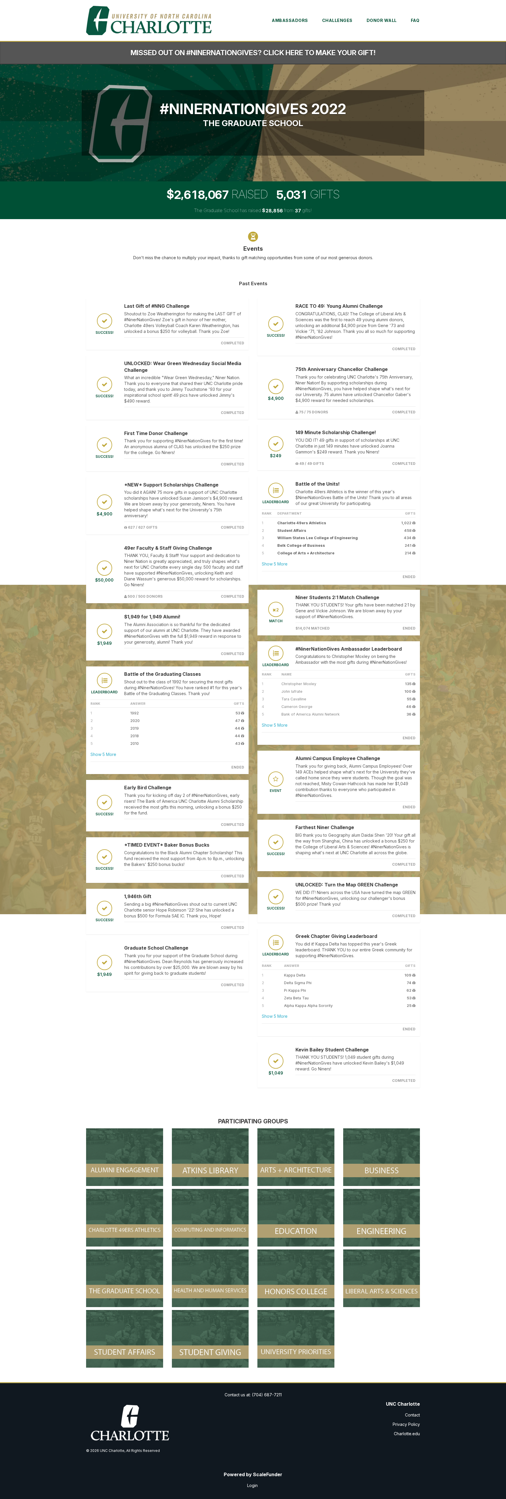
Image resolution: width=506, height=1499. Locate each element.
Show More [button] (103, 754)
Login (252, 1485)
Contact (412, 1414)
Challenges (337, 20)
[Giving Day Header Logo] (149, 20)
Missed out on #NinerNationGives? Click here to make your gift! (253, 53)
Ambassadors (290, 20)
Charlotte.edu (407, 1433)
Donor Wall (382, 20)
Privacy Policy (406, 1424)
